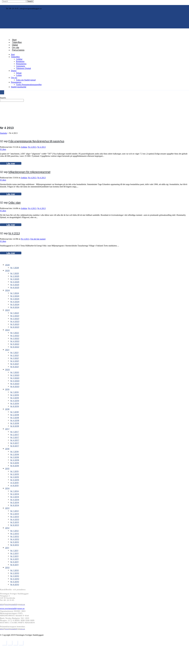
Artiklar (24, 147)
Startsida (3, 133)
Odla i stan (14, 202)
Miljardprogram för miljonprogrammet (29, 172)
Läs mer (10, 163)
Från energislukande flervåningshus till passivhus (36, 141)
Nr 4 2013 (32, 147)
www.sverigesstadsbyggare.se (12, 608)
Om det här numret (38, 239)
